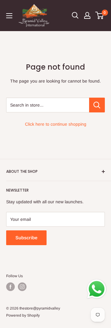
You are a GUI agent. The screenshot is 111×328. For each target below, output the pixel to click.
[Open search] (75, 15)
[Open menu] (9, 15)
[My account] (87, 15)
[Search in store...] (97, 105)
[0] (100, 15)
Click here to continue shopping (55, 124)
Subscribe (26, 237)
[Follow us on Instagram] (22, 286)
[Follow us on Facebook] (10, 286)
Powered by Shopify (23, 315)
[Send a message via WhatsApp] (96, 289)
